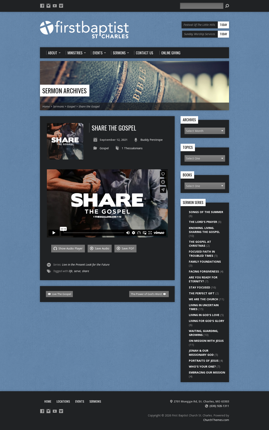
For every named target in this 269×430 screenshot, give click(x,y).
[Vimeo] (61, 6)
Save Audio (101, 248)
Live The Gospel (61, 294)
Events (79, 401)
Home (46, 106)
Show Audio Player (70, 248)
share (85, 271)
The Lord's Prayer (203, 222)
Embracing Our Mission (207, 372)
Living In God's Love (204, 315)
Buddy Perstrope (151, 140)
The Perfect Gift (201, 293)
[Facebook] (42, 6)
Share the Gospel (89, 106)
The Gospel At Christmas (200, 243)
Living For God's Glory (206, 321)
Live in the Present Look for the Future (85, 264)
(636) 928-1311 (219, 406)
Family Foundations (205, 261)
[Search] (227, 6)
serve (77, 271)
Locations (63, 401)
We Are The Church (203, 299)
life (70, 271)
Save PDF (127, 248)
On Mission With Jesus (206, 341)
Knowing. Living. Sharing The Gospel (204, 230)
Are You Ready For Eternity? (203, 279)
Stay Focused (199, 287)
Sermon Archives (64, 90)
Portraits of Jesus (204, 360)
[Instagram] (48, 6)
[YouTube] (55, 6)
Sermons (58, 106)
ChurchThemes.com (216, 420)
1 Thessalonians (132, 148)
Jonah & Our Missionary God (201, 352)
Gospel (71, 106)
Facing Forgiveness (204, 271)
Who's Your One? (202, 366)
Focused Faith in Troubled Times (202, 253)
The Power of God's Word (146, 294)
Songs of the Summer (206, 212)
